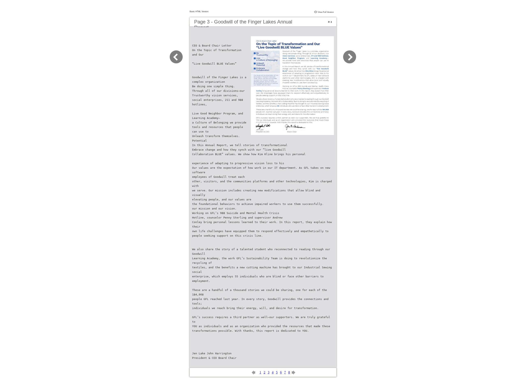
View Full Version (326, 12)
